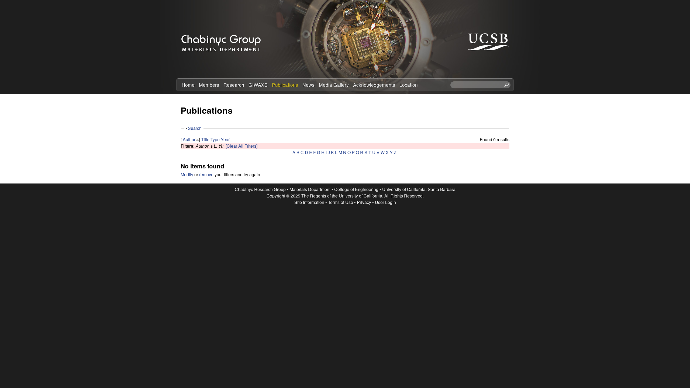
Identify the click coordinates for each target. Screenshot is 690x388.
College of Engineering (356, 189)
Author (189, 139)
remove (206, 174)
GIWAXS (258, 84)
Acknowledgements (374, 84)
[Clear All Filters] (241, 146)
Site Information (309, 202)
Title (205, 139)
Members (209, 84)
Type (215, 139)
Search (195, 128)
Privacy (364, 202)
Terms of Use (340, 202)
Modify (187, 174)
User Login (385, 202)
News (308, 84)
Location (408, 84)
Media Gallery (334, 84)
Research (233, 84)
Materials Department (309, 189)
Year (225, 139)
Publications (285, 84)
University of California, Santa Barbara (419, 189)
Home (188, 84)
